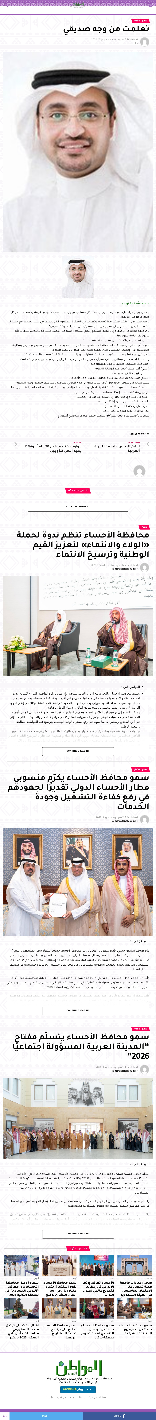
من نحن (61, 1397)
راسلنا (49, 1397)
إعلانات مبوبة (77, 1397)
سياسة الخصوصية (99, 1397)
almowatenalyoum (123, 569)
